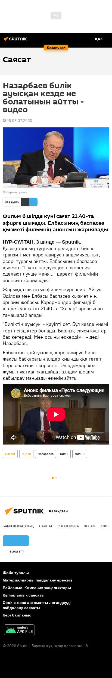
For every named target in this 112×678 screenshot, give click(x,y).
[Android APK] (19, 630)
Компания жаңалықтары (47, 588)
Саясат (10, 454)
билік (64, 454)
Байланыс (12, 588)
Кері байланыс (17, 615)
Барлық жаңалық (18, 526)
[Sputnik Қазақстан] (16, 41)
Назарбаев (46, 454)
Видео (26, 454)
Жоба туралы (16, 573)
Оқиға (106, 526)
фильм (80, 454)
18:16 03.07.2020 (17, 120)
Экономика (68, 526)
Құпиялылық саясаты (24, 595)
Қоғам (89, 526)
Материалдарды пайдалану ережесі (37, 580)
